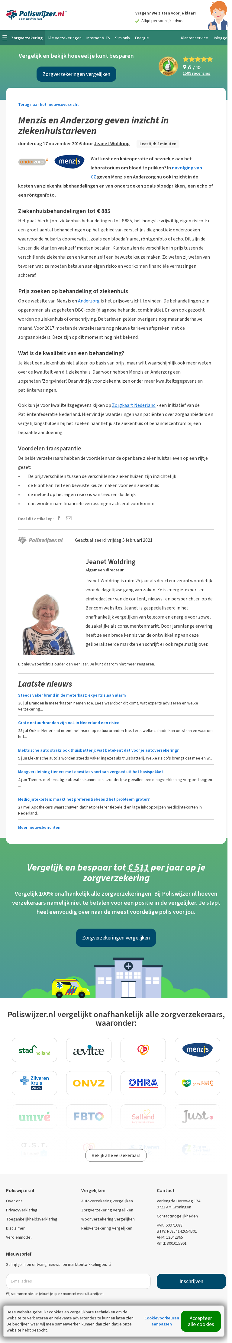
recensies (196, 74)
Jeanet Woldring (112, 143)
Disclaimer (15, 1228)
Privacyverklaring (21, 1210)
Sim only (122, 38)
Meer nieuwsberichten (39, 827)
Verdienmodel (18, 1237)
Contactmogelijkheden (177, 1216)
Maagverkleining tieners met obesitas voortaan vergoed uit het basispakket (90, 772)
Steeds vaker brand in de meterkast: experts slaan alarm (72, 695)
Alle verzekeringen (64, 38)
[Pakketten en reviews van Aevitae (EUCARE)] (88, 1050)
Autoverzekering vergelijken (107, 1201)
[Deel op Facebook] (59, 518)
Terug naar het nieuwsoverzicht (48, 104)
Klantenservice (194, 38)
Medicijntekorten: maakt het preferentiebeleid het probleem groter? (84, 799)
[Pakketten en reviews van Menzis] (197, 1050)
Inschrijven (191, 1281)
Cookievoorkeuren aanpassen (161, 1321)
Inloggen (222, 38)
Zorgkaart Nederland (134, 405)
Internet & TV (98, 38)
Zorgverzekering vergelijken (107, 1210)
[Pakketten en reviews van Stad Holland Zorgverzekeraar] (34, 1050)
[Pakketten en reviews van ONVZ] (88, 1083)
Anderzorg (89, 301)
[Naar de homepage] (36, 15)
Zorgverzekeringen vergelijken (76, 74)
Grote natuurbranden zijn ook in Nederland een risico (68, 723)
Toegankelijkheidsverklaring (31, 1219)
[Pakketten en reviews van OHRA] (143, 1083)
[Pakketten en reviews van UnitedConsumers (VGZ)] (197, 1083)
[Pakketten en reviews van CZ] (143, 1050)
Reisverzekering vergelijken (106, 1228)
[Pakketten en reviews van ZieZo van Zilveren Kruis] (34, 1083)
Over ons (14, 1201)
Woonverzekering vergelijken (108, 1219)
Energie (142, 38)
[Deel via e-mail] (69, 518)
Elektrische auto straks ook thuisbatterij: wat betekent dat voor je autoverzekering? (98, 750)
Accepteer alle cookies (201, 1321)
